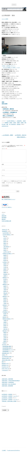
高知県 (4, 282)
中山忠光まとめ (5, 367)
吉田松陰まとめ (5, 365)
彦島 (3, 361)
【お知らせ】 (4, 229)
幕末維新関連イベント (7, 351)
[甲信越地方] (5, 312)
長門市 (4, 245)
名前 (3, 164)
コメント (4, 148)
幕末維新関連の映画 (7, 348)
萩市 (4, 236)
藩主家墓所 (4, 217)
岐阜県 (4, 301)
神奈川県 (5, 329)
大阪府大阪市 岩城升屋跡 (7, 379)
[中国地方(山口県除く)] (7, 253)
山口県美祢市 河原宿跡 (7, 394)
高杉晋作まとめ (5, 363)
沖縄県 (4, 276)
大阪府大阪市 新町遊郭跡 (7, 385)
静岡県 (4, 298)
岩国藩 (22, 122)
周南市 (4, 243)
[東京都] (4, 317)
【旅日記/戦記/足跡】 (6, 360)
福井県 (4, 306)
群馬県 (4, 325)
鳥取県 (4, 258)
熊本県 (4, 270)
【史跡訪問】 (19, 121)
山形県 (4, 337)
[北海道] (4, 342)
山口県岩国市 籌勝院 (7, 135)
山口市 (4, 238)
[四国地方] (5, 277)
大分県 (4, 267)
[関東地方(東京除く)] (7, 318)
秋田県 (4, 336)
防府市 (4, 241)
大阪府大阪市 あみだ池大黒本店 (9, 384)
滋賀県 (4, 286)
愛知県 (4, 300)
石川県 (4, 308)
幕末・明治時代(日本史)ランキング (8, 199)
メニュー (14, 4)
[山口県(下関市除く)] (11, 121)
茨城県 (4, 322)
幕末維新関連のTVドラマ (8, 349)
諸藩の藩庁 (4, 215)
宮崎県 (4, 272)
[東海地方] (5, 296)
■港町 (3, 102)
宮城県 (4, 339)
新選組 (10, 122)
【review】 (4, 344)
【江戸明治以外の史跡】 (7, 356)
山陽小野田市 (6, 246)
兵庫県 (4, 294)
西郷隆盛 (6, 122)
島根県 (4, 255)
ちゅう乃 (15, 396)
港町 (7, 124)
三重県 (4, 303)
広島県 (4, 257)
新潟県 (4, 313)
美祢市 (4, 239)
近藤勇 (18, 122)
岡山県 (4, 260)
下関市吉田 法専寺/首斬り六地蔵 (9, 401)
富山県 (4, 310)
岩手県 (4, 334)
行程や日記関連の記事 (6, 221)
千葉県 (4, 320)
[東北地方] (5, 330)
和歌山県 (5, 293)
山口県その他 (6, 251)
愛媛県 (4, 281)
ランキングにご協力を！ (7, 207)
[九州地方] (5, 262)
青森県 (4, 332)
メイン (3, 214)
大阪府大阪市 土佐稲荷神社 (8, 382)
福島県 (4, 341)
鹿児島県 (5, 274)
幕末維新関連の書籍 (7, 346)
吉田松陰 (18, 124)
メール (3, 170)
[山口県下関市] (6, 233)
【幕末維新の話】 (5, 353)
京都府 (4, 288)
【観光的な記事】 (5, 358)
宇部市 (4, 248)
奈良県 (4, 291)
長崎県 (4, 269)
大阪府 (4, 289)
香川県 (4, 279)
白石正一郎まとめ (5, 368)
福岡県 (4, 263)
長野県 (4, 315)
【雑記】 (3, 354)
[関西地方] (5, 284)
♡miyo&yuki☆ (5, 370)
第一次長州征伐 (12, 124)
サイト (3, 175)
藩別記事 (3, 219)
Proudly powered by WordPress (13, 450)
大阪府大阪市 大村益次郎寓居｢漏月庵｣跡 (11, 380)
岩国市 (24, 121)
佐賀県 (4, 265)
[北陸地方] (5, 305)
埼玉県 (4, 327)
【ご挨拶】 (4, 450)
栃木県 (4, 324)
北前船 (14, 122)
